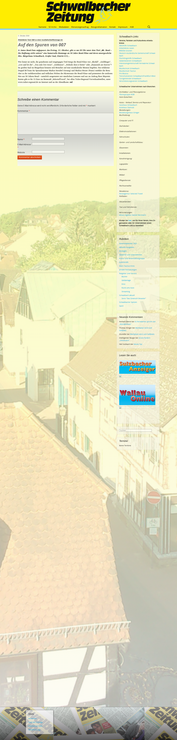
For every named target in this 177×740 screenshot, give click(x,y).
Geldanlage (126, 280)
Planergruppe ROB (126, 94)
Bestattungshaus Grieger (129, 112)
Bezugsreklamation (99, 27)
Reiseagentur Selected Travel (131, 193)
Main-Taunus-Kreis (127, 266)
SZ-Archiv (53, 27)
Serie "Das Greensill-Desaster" (134, 298)
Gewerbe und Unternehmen (130, 255)
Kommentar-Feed (35, 726)
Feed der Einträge (35, 722)
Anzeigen (123, 251)
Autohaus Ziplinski (126, 107)
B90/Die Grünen (125, 50)
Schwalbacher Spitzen (128, 302)
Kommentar (23, 111)
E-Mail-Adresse (24, 146)
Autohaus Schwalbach (128, 105)
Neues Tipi (138, 344)
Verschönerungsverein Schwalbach (133, 81)
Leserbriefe (123, 262)
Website (21, 152)
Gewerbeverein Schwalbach (130, 61)
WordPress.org (34, 730)
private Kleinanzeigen (128, 270)
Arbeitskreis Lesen (126, 48)
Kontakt (112, 27)
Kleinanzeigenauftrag (80, 27)
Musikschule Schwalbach (129, 68)
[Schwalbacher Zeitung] (88, 13)
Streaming (126, 291)
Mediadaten (64, 27)
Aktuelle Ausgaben (126, 247)
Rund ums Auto (128, 288)
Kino (123, 284)
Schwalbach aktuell (127, 295)
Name (20, 139)
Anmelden (32, 718)
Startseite (42, 27)
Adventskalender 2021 (128, 243)
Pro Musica (123, 73)
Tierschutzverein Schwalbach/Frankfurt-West (137, 76)
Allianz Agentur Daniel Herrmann (132, 215)
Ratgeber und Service (128, 273)
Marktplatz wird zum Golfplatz (142, 334)
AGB (132, 27)
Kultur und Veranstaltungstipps (132, 258)
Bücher (124, 276)
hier (130, 220)
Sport (121, 306)
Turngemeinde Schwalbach (130, 78)
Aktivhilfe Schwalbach (128, 45)
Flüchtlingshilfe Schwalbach (130, 58)
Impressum (123, 27)
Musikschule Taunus (127, 71)
